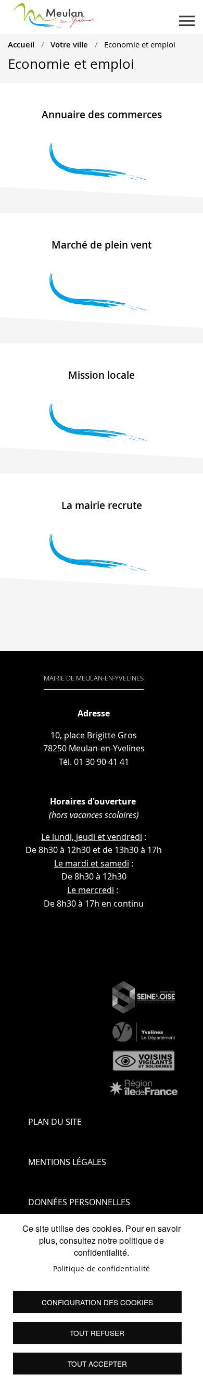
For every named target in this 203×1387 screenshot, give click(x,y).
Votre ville (69, 44)
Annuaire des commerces (102, 114)
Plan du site (55, 1122)
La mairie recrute (101, 505)
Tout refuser (97, 1333)
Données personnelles (79, 1202)
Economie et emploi (139, 44)
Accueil (21, 44)
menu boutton (186, 21)
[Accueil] (54, 14)
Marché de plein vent (101, 245)
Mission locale (101, 375)
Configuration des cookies (97, 1302)
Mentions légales (67, 1162)
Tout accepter (97, 1363)
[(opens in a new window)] (143, 997)
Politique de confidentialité (101, 1268)
